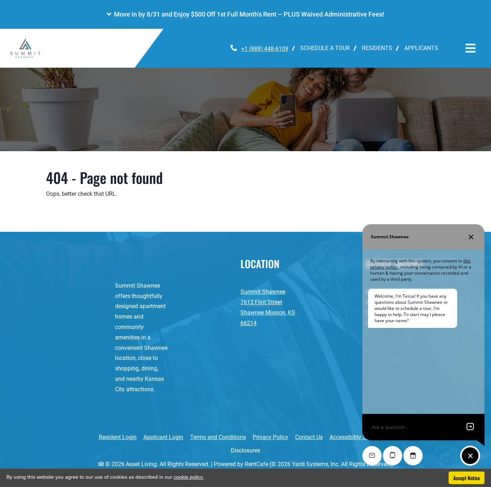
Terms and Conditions (218, 437)
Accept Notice (466, 478)
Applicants (424, 47)
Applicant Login (163, 437)
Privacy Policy (270, 437)
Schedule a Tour (325, 48)
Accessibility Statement (359, 437)
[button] (245, 14)
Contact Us (309, 437)
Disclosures (249, 450)
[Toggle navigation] (470, 48)
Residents (380, 47)
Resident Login (118, 437)
